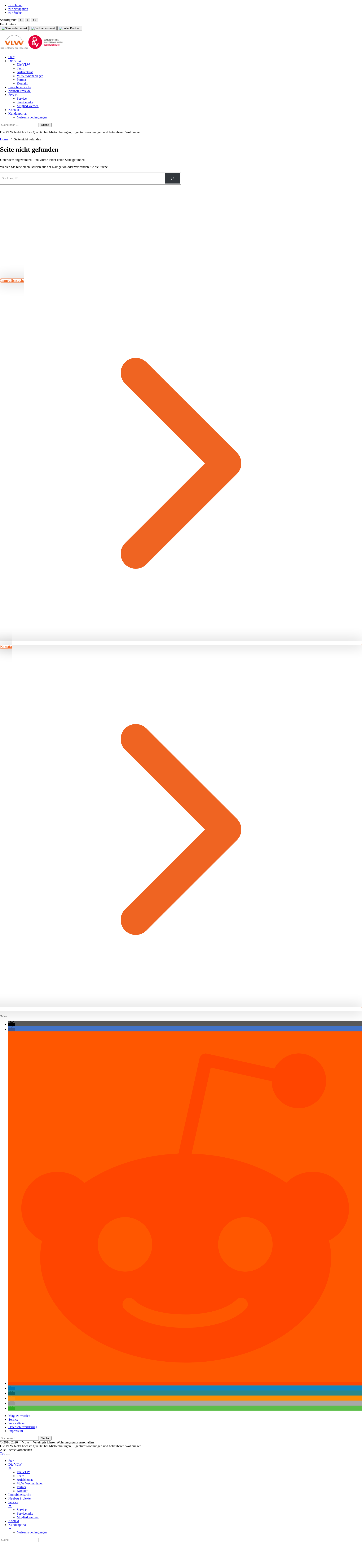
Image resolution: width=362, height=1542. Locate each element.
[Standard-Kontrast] (14, 28)
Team (20, 68)
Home (4, 139)
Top (2, 1453)
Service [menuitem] (13, 1504)
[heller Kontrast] (69, 28)
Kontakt (22, 83)
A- (21, 20)
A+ (34, 20)
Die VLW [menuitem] (15, 1466)
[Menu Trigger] (7, 1454)
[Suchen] (172, 178)
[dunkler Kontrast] (43, 28)
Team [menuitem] (20, 1476)
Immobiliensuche (19, 87)
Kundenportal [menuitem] (17, 1526)
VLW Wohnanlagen (30, 76)
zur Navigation (18, 9)
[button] (11, 1024)
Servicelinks (25, 102)
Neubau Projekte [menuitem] (19, 1498)
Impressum (15, 1431)
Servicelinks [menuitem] (25, 1513)
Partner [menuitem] (21, 1487)
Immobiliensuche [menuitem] (19, 1494)
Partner (21, 79)
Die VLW (15, 61)
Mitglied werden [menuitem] (28, 1517)
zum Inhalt (15, 5)
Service (13, 94)
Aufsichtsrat (25, 72)
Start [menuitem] (11, 1460)
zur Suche (15, 12)
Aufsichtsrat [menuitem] (25, 1479)
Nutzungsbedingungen (32, 117)
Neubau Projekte (19, 91)
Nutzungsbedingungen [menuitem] (32, 1532)
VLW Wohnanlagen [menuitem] (30, 1483)
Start (11, 57)
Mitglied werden (28, 106)
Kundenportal (17, 113)
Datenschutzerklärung (22, 1427)
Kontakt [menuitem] (22, 1491)
